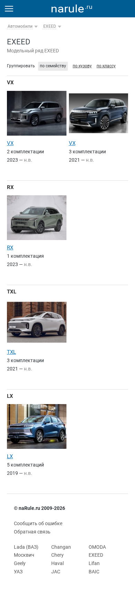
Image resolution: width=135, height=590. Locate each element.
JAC (55, 571)
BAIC (94, 571)
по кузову (82, 65)
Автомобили (20, 26)
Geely (20, 563)
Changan (61, 547)
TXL (11, 292)
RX (10, 187)
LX (10, 396)
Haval (57, 563)
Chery (57, 555)
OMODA (97, 547)
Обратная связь (32, 532)
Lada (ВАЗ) (26, 547)
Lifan (94, 563)
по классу (106, 65)
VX (10, 82)
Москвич (24, 555)
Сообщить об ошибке (38, 523)
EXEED (49, 26)
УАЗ (18, 571)
